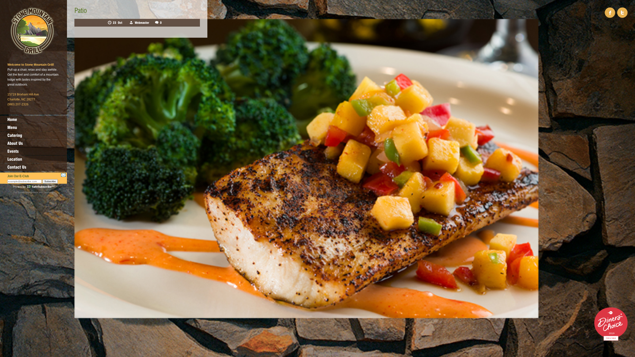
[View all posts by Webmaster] (142, 22)
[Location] (33, 159)
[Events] (33, 151)
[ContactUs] (33, 167)
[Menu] (33, 127)
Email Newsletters (28, 192)
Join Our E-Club (18, 176)
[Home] (33, 119)
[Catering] (33, 135)
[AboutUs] (33, 143)
